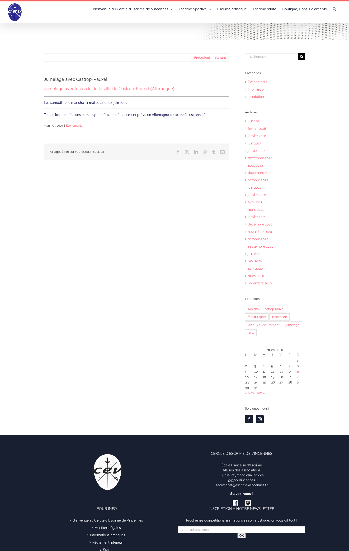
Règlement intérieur (107, 542)
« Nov (249, 393)
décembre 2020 (260, 224)
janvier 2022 (257, 195)
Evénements (74, 125)
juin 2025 (254, 143)
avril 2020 (255, 268)
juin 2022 (254, 187)
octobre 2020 (258, 239)
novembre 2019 (260, 283)
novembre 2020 (260, 232)
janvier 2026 (257, 136)
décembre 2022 (260, 173)
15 (298, 371)
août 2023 (255, 165)
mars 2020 (256, 276)
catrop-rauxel (274, 309)
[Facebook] (249, 419)
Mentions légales (107, 528)
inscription (256, 97)
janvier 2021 (257, 217)
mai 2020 (255, 261)
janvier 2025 (257, 151)
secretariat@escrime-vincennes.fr (242, 485)
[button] (334, 8)
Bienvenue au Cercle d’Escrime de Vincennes (108, 520)
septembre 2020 (261, 246)
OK (241, 535)
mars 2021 (256, 209)
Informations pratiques (107, 535)
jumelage (292, 325)
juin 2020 (255, 254)
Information (256, 89)
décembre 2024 (260, 158)
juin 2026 (254, 121)
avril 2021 (255, 202)
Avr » (261, 393)
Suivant (220, 57)
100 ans (253, 309)
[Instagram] (260, 419)
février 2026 (257, 128)
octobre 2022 (258, 180)
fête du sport (257, 317)
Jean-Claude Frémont (263, 325)
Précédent (202, 57)
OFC (251, 333)
